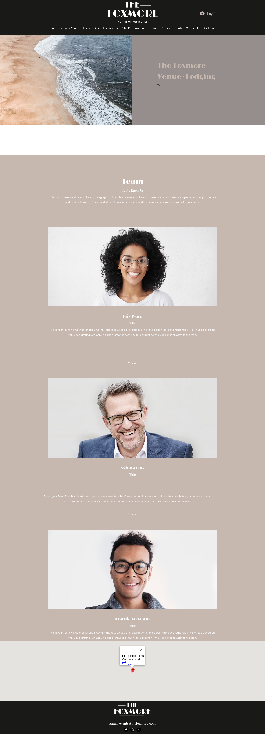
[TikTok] (138, 730)
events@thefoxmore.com (137, 723)
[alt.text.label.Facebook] (126, 730)
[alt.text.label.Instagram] (132, 730)
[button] (161, 28)
